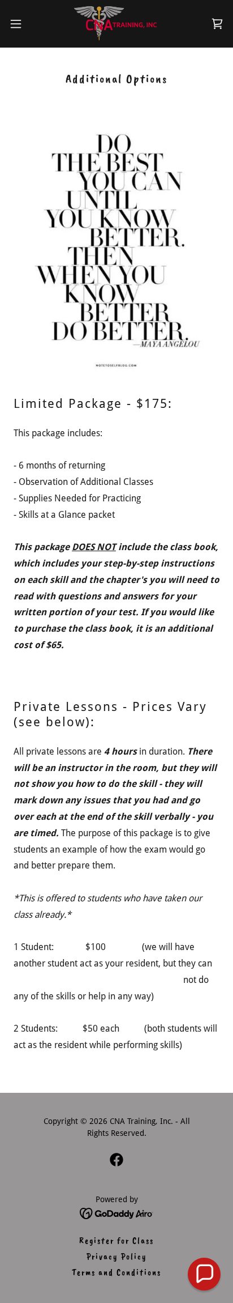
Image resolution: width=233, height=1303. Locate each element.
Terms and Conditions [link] (116, 1272)
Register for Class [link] (116, 1240)
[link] (116, 24)
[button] (21, 23)
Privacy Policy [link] (117, 1256)
